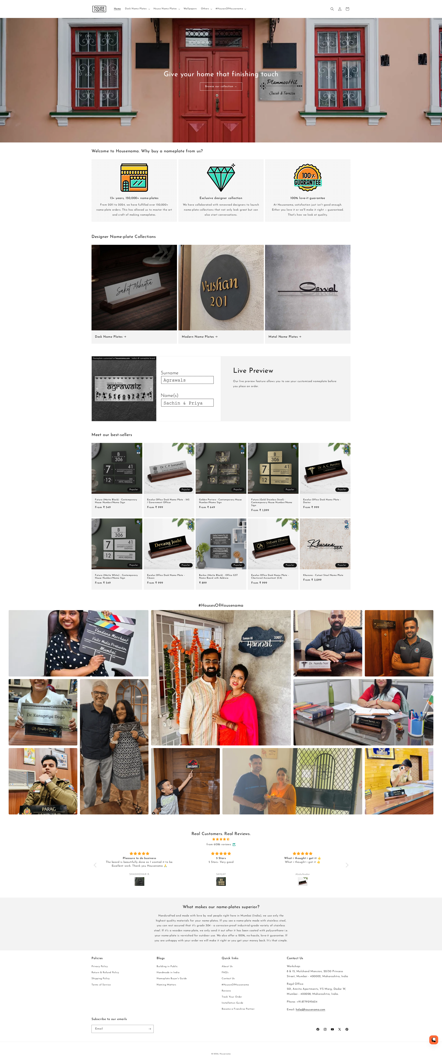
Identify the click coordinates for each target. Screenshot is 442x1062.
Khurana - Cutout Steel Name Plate (323, 575)
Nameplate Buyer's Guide (172, 978)
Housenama (225, 1054)
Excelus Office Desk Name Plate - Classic (166, 576)
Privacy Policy (100, 966)
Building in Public (167, 966)
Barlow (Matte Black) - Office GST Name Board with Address (218, 576)
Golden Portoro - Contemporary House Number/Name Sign (220, 501)
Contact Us (228, 978)
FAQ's (225, 972)
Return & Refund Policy (105, 972)
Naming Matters (166, 985)
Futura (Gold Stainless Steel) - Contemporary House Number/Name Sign (271, 503)
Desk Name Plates (109, 336)
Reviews (226, 991)
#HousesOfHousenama (235, 985)
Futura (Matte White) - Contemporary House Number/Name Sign (116, 576)
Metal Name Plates (283, 336)
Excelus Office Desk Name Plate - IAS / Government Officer (168, 501)
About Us (227, 966)
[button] (137, 8)
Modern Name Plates (198, 336)
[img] (221, 839)
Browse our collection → (221, 86)
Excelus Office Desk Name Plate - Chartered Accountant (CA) (270, 576)
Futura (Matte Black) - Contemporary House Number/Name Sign (116, 501)
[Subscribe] (149, 1029)
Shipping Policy (101, 978)
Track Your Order (232, 997)
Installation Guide (232, 1003)
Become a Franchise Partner (238, 1009)
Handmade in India (168, 972)
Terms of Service (101, 985)
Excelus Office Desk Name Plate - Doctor (322, 501)
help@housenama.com (310, 1009)
